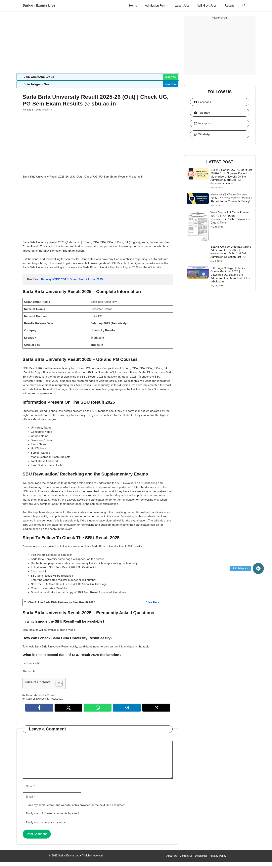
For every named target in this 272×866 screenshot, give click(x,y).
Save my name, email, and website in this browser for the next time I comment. (76, 804)
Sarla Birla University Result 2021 (44, 698)
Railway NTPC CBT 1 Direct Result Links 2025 (72, 279)
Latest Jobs (182, 5)
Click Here (153, 602)
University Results (36, 695)
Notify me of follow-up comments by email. (52, 813)
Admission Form (155, 5)
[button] (244, 5)
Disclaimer (201, 855)
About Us (171, 855)
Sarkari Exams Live (39, 5)
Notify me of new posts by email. (46, 822)
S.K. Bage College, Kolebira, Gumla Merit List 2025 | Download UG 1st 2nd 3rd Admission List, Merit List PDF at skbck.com (230, 275)
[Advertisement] (98, 44)
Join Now (170, 76)
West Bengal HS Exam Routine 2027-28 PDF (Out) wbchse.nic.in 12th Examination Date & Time (230, 217)
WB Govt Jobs (207, 5)
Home (133, 5)
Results (230, 5)
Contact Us (186, 855)
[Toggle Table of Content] (57, 683)
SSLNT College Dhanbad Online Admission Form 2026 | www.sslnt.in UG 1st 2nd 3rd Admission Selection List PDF (230, 251)
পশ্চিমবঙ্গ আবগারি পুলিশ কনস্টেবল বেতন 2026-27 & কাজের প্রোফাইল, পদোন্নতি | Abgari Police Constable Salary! (231, 198)
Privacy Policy (217, 855)
